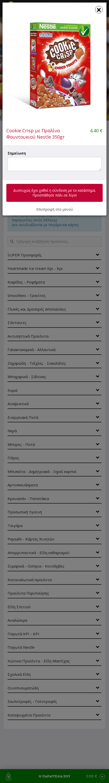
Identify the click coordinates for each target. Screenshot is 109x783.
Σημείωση (17, 153)
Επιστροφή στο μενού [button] (54, 209)
